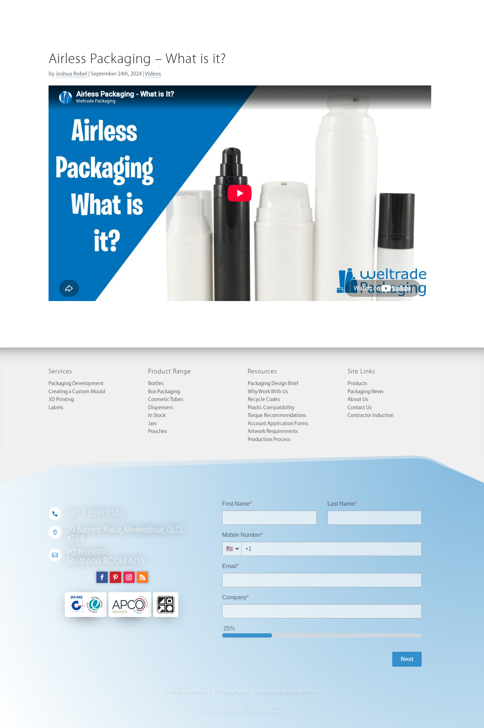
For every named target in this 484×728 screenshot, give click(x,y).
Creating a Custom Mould (77, 392)
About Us (358, 399)
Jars (152, 424)
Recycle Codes (264, 399)
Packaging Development (76, 384)
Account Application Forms (278, 424)
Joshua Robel (71, 74)
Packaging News (366, 392)
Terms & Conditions (188, 690)
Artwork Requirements (273, 431)
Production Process (269, 440)
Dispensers (160, 408)
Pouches (157, 431)
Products (357, 384)
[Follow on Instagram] (129, 577)
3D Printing (61, 399)
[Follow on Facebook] (102, 577)
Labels (56, 408)
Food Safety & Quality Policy (286, 690)
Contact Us (360, 408)
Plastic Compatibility (271, 408)
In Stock (156, 415)
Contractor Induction (371, 415)
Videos (153, 74)
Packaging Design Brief (273, 384)
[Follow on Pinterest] (115, 577)
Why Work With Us (268, 392)
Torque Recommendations (277, 415)
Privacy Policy (233, 690)
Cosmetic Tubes (165, 399)
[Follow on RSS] (142, 577)
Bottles (156, 384)
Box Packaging (164, 392)
